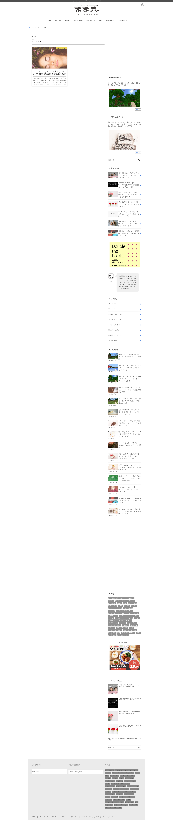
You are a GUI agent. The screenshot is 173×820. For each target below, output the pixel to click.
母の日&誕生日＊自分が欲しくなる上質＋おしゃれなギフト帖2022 (128, 204)
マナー (110, 625)
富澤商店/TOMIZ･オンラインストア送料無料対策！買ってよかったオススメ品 (129, 434)
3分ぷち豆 (131, 598)
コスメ (121, 615)
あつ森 (121, 605)
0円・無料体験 (112, 598)
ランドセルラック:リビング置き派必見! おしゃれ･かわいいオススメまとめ (129, 423)
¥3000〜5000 (112, 605)
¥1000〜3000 (132, 603)
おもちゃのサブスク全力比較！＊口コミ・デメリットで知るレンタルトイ (128, 224)
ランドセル (125, 625)
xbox (124, 603)
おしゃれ (127, 605)
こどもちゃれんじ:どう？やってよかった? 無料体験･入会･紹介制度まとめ (129, 467)
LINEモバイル (130, 601)
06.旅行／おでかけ (115, 330)
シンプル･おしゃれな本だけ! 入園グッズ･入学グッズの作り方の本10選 (129, 489)
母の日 (138, 632)
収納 (126, 628)
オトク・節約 (112, 613)
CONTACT (84, 817)
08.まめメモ (112, 340)
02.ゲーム (111, 309)
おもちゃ (134, 605)
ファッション (112, 620)
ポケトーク (122, 623)
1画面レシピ (122, 598)
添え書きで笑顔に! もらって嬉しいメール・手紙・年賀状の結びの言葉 (129, 390)
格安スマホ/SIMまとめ (128, 632)
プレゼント (128, 620)
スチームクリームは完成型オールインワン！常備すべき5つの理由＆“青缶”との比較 (129, 456)
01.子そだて (112, 304)
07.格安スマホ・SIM (115, 335)
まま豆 (102, 817)
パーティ (137, 618)
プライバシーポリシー (59, 817)
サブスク (127, 615)
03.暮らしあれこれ (115, 314)
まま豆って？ (73, 817)
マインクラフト (132, 623)
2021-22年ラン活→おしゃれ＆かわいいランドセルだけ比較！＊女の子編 (128, 214)
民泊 (109, 635)
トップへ (48, 21)
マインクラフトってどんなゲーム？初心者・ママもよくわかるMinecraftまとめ (129, 379)
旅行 (109, 632)
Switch (119, 603)
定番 (125, 630)
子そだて (67, 21)
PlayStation (112, 603)
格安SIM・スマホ (111, 21)
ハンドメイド (119, 618)
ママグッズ (117, 625)
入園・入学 (111, 628)
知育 (114, 635)
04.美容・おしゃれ (115, 319)
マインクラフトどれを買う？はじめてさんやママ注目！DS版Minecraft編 (129, 401)
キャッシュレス (112, 615)
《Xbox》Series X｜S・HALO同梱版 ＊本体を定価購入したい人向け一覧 (128, 185)
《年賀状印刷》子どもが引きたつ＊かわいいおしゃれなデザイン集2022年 (128, 175)
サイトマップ (123, 21)
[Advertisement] (124, 55)
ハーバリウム (129, 618)
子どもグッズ (112, 630)
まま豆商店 (58, 21)
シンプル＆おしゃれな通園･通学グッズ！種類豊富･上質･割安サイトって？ (129, 511)
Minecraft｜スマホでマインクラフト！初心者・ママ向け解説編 (129, 357)
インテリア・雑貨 (122, 610)
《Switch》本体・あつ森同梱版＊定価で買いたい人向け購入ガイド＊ (128, 233)
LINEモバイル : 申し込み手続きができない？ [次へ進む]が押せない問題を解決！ (129, 478)
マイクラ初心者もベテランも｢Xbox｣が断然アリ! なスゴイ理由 (129, 445)
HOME (34, 817)
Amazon (110, 601)
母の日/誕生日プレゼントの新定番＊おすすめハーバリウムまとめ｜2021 (128, 195)
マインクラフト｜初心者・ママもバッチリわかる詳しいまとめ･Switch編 (129, 368)
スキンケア (135, 615)
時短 (114, 632)
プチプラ (120, 620)
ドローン (111, 618)
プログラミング (112, 623)
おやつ (110, 608)
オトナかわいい (122, 613)
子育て (120, 630)
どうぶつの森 (118, 608)
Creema (117, 601)
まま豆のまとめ (78, 21)
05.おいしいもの (114, 325)
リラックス (134, 625)
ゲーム (100, 21)
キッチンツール (133, 613)
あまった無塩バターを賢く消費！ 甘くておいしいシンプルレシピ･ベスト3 (129, 412)
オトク (131, 610)
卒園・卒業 (120, 628)
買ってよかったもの (123, 635)
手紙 (135, 630)
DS (123, 601)
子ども (131, 628)
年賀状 (130, 630)
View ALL (138, 109)
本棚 (118, 632)
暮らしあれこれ (90, 21)
